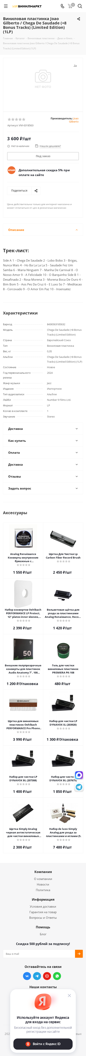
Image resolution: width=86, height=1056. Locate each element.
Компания (43, 872)
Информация (43, 899)
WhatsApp (57, 976)
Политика (43, 890)
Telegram (37, 976)
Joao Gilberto (74, 120)
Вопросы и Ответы (43, 918)
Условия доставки (43, 906)
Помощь (43, 927)
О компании (43, 879)
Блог (43, 934)
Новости (43, 884)
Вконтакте (27, 976)
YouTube (47, 976)
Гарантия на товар (43, 912)
